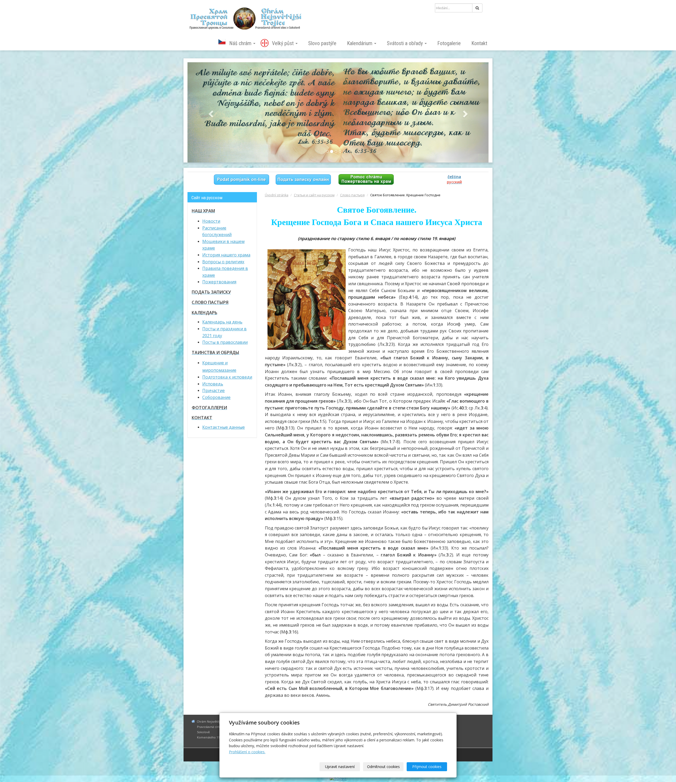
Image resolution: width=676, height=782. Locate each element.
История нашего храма (226, 255)
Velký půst (283, 43)
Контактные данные (223, 427)
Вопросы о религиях (223, 262)
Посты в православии (225, 342)
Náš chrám (241, 43)
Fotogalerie (449, 43)
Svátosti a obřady (405, 43)
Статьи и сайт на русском (314, 195)
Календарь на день (222, 322)
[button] (210, 112)
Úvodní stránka (276, 195)
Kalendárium (360, 43)
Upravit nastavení (340, 766)
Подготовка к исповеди (227, 377)
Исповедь (212, 384)
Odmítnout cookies (383, 766)
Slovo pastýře (322, 43)
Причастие (213, 390)
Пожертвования (219, 282)
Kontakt (479, 43)
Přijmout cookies (427, 766)
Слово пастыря (352, 195)
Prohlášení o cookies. (247, 751)
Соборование (216, 397)
